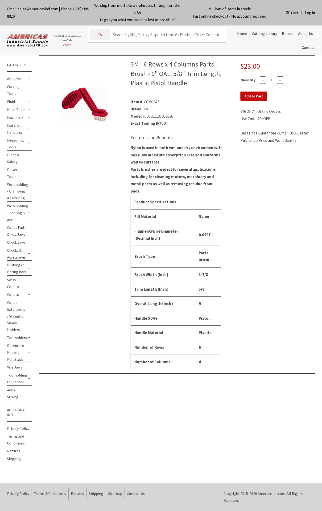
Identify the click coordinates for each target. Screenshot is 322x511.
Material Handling (14, 128)
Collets (13, 294)
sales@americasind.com (38, 9)
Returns (13, 450)
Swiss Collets (13, 283)
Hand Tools (16, 109)
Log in (310, 12)
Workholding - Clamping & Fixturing (17, 191)
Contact (308, 47)
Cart (294, 13)
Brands (287, 33)
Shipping (14, 458)
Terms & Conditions (50, 493)
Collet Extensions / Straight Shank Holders (16, 316)
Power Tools (12, 173)
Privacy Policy (18, 428)
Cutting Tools (13, 90)
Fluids (12, 101)
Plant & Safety (13, 158)
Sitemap (115, 493)
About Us (305, 33)
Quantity (248, 80)
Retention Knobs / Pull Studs (15, 352)
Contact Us (136, 493)
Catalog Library (264, 33)
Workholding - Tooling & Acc (17, 213)
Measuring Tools (15, 143)
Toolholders (17, 337)
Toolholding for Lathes (17, 378)
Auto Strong (12, 393)
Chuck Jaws (16, 242)
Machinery (15, 117)
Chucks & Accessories (16, 254)
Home (242, 33)
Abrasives (14, 78)
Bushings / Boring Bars (16, 268)
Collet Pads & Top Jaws (16, 231)
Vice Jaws (14, 367)
